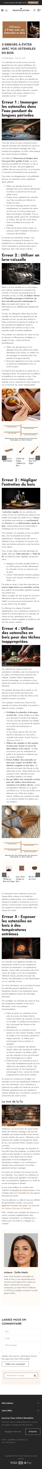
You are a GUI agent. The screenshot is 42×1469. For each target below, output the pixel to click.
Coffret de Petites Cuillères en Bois (20, 462)
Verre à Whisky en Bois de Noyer (9, 879)
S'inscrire (33, 1431)
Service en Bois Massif (7, 459)
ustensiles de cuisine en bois (22, 1190)
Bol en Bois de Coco (33, 878)
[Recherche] (6, 10)
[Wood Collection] (21, 10)
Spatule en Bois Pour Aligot (33, 460)
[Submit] (23, 449)
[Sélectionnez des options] (10, 449)
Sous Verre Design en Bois (20, 879)
